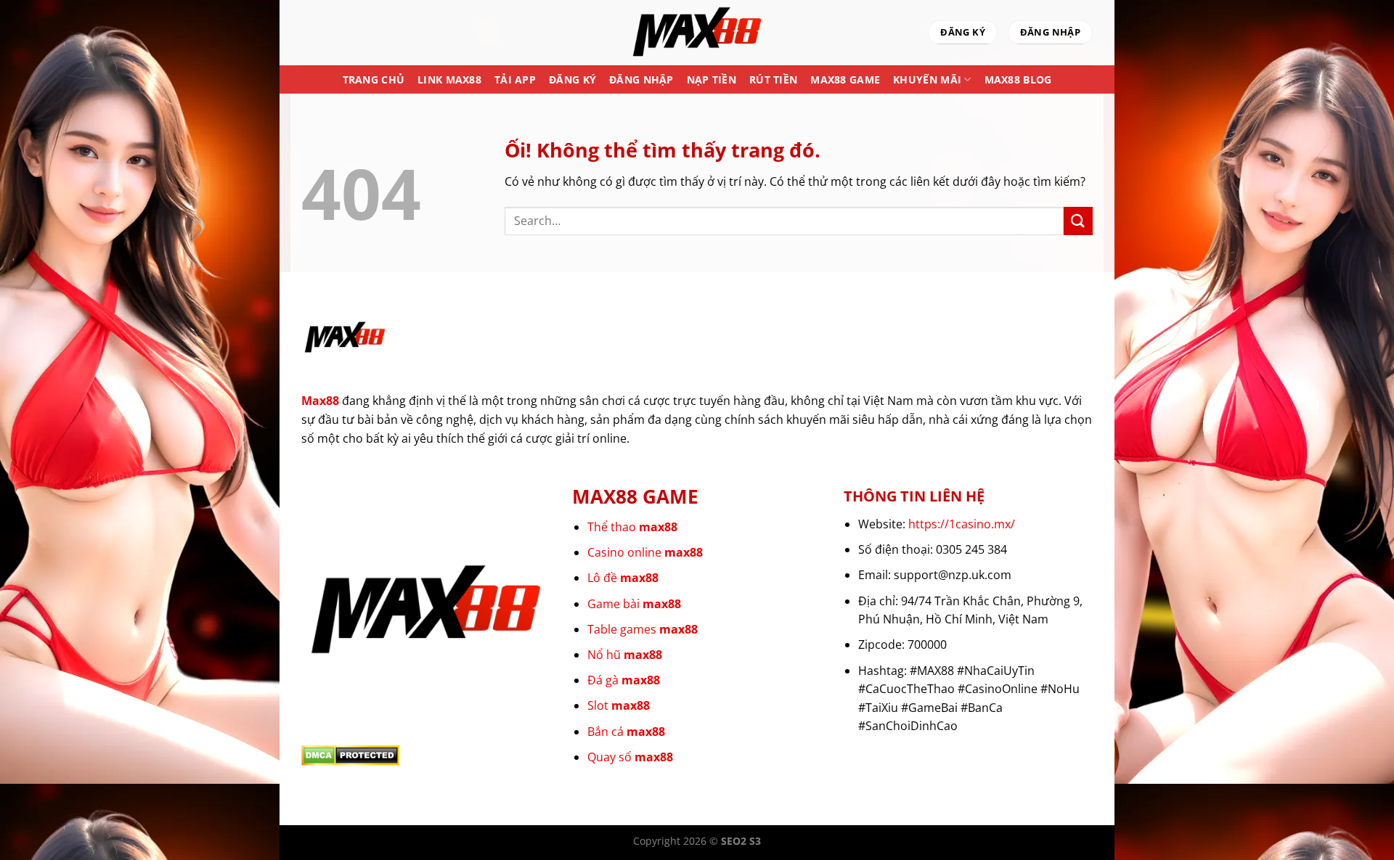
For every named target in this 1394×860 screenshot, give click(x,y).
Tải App (515, 79)
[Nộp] (1078, 221)
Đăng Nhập (641, 79)
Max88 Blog (1018, 79)
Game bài (634, 604)
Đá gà (623, 680)
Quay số (630, 757)
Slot (618, 705)
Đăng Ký (572, 79)
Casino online (645, 552)
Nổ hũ (624, 655)
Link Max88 (449, 79)
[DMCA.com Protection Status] (350, 755)
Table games (642, 629)
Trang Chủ (374, 79)
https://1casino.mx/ (961, 524)
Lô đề (623, 578)
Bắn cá (626, 732)
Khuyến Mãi (927, 79)
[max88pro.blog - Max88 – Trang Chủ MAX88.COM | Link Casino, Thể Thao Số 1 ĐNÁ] (697, 32)
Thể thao (632, 527)
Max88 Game (845, 79)
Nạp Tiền (711, 79)
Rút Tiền (773, 79)
